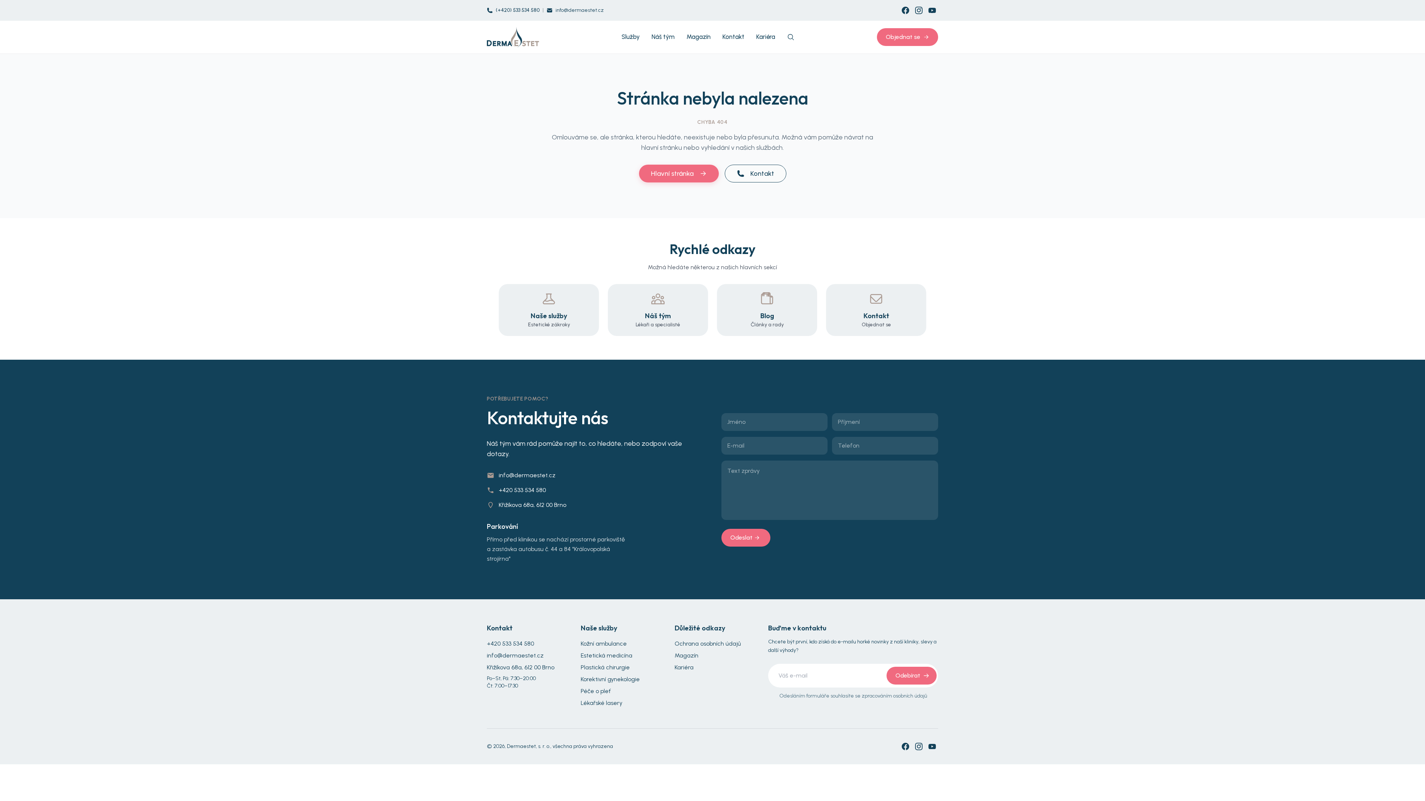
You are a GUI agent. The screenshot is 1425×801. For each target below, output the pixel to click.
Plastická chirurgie (605, 667)
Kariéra (684, 667)
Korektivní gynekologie (610, 679)
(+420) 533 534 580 (518, 10)
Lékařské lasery (601, 702)
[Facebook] (905, 10)
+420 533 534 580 (522, 490)
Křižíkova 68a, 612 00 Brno (532, 504)
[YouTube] (932, 10)
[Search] (791, 37)
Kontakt (762, 173)
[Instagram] (919, 10)
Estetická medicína (606, 655)
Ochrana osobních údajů (708, 643)
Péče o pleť (596, 691)
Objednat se (903, 36)
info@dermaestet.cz (580, 10)
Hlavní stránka (672, 173)
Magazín (686, 655)
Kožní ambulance (604, 643)
